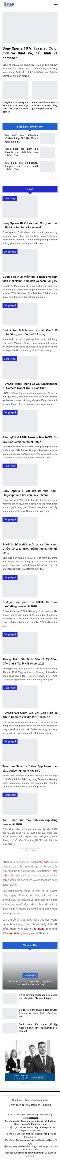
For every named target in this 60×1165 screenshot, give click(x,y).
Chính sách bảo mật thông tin (24, 1104)
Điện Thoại (10, 198)
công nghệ (43, 862)
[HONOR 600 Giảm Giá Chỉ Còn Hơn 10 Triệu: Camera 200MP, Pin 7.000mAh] (20, 696)
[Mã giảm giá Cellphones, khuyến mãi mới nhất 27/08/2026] (47, 166)
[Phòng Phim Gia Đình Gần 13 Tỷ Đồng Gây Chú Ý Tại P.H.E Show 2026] (20, 643)
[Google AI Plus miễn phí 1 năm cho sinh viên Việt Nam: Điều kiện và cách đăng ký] (15, 90)
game (5, 880)
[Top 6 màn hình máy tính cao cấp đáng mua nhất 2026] (20, 804)
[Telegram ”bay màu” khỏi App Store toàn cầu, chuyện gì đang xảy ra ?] (20, 750)
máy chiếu (13, 933)
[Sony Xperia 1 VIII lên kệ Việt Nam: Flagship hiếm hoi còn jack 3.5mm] (20, 475)
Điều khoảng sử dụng (36, 1100)
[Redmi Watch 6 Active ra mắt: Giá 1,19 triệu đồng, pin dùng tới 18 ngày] (45, 90)
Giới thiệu (17, 1100)
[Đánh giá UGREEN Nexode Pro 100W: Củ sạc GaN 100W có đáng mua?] (20, 421)
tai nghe (39, 928)
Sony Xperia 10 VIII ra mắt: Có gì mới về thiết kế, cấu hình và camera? (30, 53)
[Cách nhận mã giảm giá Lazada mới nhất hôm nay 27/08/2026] (47, 152)
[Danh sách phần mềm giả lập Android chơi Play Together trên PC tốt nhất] (9, 1028)
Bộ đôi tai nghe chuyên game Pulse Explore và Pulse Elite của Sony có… (38, 1013)
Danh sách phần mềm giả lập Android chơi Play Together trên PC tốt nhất (38, 1027)
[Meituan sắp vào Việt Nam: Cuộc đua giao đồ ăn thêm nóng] (30, 971)
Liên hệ (47, 1104)
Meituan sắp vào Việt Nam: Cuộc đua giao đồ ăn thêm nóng (30, 983)
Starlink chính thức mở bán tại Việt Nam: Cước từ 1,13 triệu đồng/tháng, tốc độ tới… (30, 548)
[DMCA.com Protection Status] (30, 1118)
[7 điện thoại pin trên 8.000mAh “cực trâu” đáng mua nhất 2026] (20, 586)
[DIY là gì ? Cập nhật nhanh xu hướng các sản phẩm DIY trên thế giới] (9, 998)
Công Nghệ (10, 251)
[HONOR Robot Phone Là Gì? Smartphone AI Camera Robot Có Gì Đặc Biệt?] (20, 367)
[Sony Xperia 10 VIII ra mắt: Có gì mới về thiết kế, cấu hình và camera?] (30, 27)
